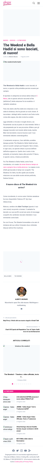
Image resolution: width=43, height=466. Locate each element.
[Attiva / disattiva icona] (33, 3)
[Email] (21, 309)
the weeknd (18, 276)
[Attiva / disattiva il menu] (38, 3)
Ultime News (21, 40)
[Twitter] (17, 450)
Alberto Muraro (13, 56)
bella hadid (7, 276)
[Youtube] (25, 450)
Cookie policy (19, 461)
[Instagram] (21, 450)
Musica (12, 40)
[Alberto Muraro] (21, 292)
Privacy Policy (28, 461)
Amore (5, 40)
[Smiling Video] (29, 450)
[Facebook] (13, 450)
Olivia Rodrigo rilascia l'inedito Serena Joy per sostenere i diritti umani (27, 429)
